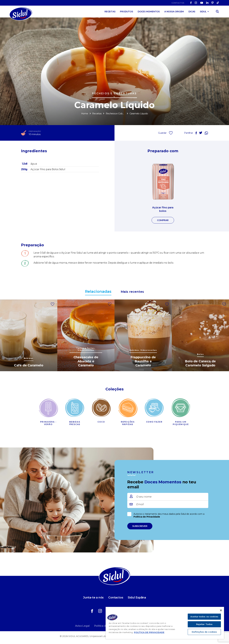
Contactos (178, 3)
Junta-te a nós (93, 597)
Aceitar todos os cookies (204, 616)
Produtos (126, 11)
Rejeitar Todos (204, 624)
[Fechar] (221, 610)
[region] (165, 623)
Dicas (191, 11)
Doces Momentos (149, 11)
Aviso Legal (82, 625)
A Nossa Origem (174, 11)
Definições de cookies (204, 632)
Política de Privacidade (147, 516)
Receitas (110, 11)
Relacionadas (98, 291)
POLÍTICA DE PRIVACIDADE (149, 632)
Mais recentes (132, 292)
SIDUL (203, 11)
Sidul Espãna (137, 597)
